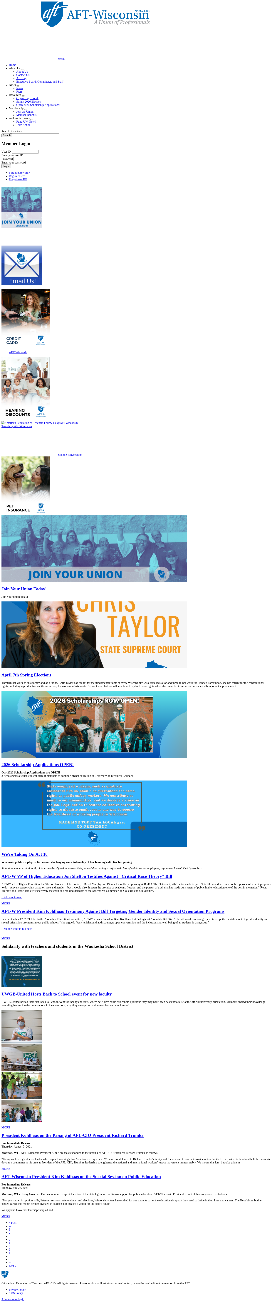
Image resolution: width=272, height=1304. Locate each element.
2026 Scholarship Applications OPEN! (37, 764)
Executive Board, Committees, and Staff (39, 81)
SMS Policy (16, 1293)
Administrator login (12, 1299)
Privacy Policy (17, 1289)
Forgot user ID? (18, 179)
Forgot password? (19, 172)
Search (5, 131)
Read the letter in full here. (17, 928)
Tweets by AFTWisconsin (16, 426)
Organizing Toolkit (27, 98)
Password (7, 158)
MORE (5, 903)
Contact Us (22, 74)
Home (12, 64)
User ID (6, 151)
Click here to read (11, 897)
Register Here (17, 176)
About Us (22, 71)
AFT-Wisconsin (18, 352)
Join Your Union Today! (24, 588)
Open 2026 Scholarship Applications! (38, 104)
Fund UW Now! (26, 121)
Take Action (23, 124)
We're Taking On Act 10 (24, 854)
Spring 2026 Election (28, 101)
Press (19, 91)
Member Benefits (26, 114)
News (19, 88)
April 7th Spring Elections (26, 675)
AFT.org (21, 78)
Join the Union (24, 111)
